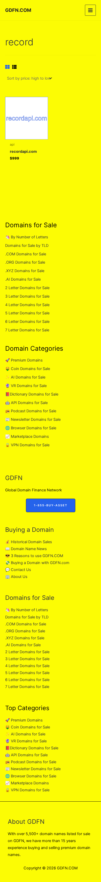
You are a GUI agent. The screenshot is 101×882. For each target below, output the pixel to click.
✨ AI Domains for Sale (25, 377)
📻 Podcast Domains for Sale (30, 411)
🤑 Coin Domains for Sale (27, 368)
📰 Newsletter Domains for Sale (33, 419)
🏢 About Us (16, 576)
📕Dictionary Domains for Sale (31, 394)
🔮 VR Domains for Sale (26, 385)
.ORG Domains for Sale (25, 262)
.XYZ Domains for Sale (24, 270)
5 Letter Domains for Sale (27, 313)
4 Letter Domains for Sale (27, 305)
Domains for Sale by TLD (26, 245)
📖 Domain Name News (26, 549)
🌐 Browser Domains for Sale (30, 428)
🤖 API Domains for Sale (26, 402)
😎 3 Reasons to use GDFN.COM (34, 555)
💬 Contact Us (18, 569)
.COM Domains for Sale (25, 254)
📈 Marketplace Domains (27, 436)
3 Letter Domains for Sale (27, 296)
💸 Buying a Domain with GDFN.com (37, 562)
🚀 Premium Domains (24, 360)
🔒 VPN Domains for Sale (27, 445)
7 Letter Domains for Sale (27, 330)
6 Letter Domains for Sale (27, 321)
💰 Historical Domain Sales (28, 542)
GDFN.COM (18, 10)
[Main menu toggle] (90, 10)
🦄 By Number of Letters (26, 237)
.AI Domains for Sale (23, 279)
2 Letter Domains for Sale (27, 287)
